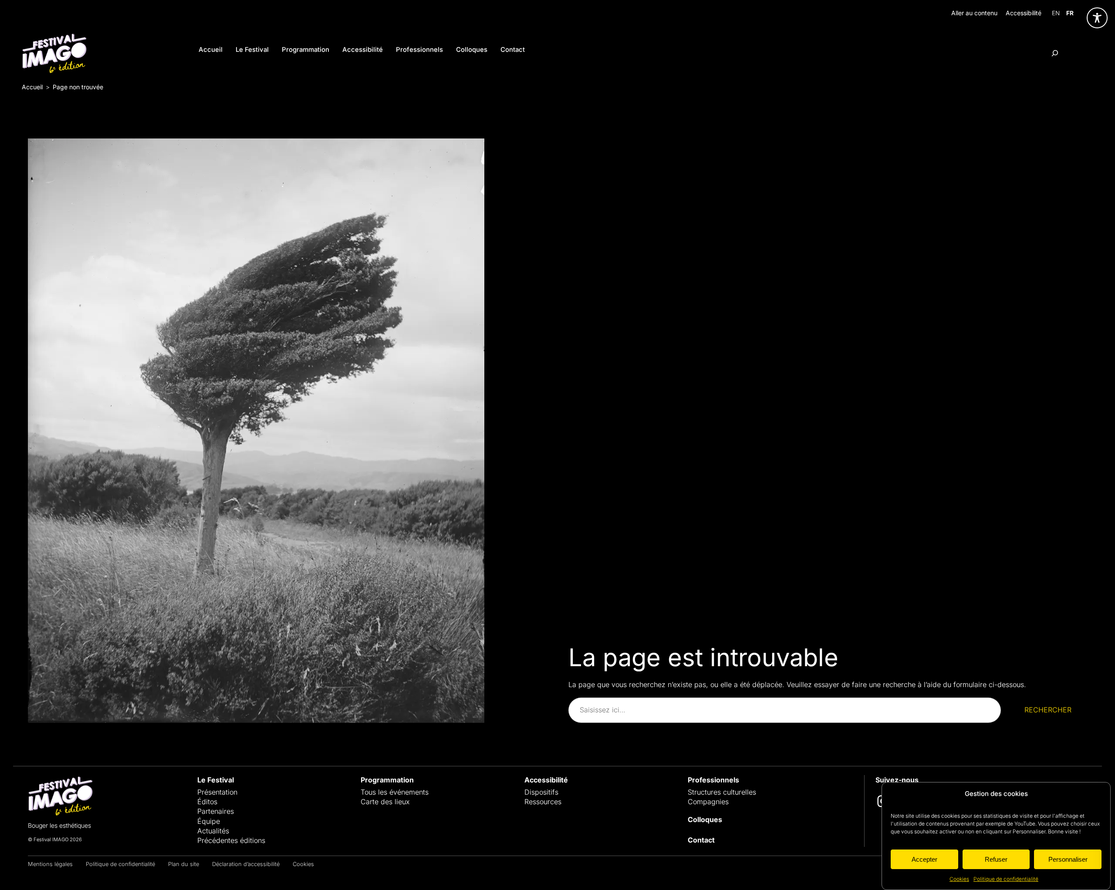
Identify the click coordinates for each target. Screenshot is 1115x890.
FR (1070, 13)
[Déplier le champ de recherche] (1055, 53)
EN (1056, 13)
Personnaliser (1068, 859)
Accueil (32, 87)
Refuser (996, 859)
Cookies (959, 879)
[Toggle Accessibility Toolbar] (1097, 18)
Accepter (924, 859)
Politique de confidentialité (1005, 879)
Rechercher (1047, 709)
